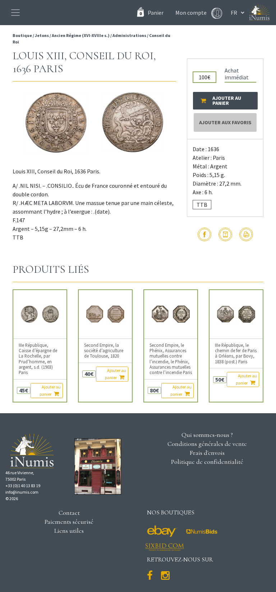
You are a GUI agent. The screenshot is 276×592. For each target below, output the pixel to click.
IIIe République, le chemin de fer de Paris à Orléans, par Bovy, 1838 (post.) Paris (236, 353)
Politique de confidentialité (207, 462)
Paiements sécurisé (69, 522)
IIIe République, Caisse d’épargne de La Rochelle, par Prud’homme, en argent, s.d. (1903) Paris (38, 359)
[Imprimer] (246, 234)
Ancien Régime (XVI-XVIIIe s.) (81, 35)
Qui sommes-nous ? (207, 435)
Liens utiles (69, 531)
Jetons (42, 35)
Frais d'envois (207, 453)
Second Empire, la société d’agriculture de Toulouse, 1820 (103, 350)
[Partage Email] (225, 234)
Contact (69, 513)
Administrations (129, 35)
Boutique (23, 35)
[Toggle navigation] (15, 12)
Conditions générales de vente (207, 444)
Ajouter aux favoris (225, 122)
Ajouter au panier (50, 390)
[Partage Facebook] (204, 234)
